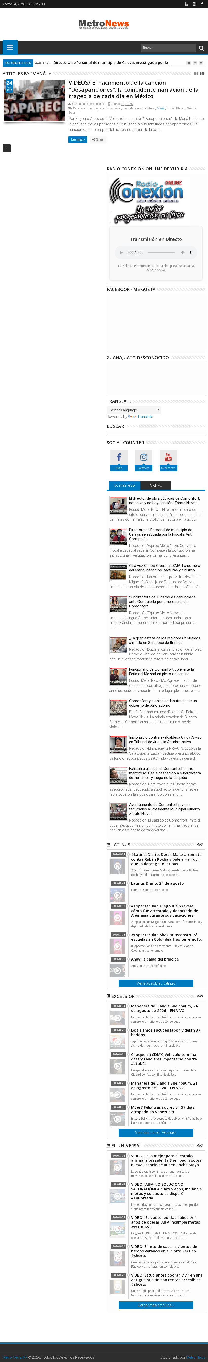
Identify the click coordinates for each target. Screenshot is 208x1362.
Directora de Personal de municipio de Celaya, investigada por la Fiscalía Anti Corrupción (160, 534)
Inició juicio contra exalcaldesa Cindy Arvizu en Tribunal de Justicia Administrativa (165, 739)
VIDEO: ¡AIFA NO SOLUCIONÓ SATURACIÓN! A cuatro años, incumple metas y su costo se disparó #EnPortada (166, 1191)
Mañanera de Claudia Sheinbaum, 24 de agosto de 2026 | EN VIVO (164, 1008)
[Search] (201, 48)
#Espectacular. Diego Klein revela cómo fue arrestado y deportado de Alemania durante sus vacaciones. (164, 910)
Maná (160, 108)
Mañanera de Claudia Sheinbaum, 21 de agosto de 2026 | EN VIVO (164, 1085)
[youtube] (186, 4)
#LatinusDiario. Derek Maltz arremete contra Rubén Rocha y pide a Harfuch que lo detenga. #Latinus (166, 859)
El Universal (126, 1145)
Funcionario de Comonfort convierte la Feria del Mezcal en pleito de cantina (161, 671)
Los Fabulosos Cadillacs (138, 108)
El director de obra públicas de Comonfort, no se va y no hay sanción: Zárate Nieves (164, 500)
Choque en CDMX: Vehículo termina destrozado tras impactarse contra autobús (164, 1059)
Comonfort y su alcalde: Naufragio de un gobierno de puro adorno (163, 703)
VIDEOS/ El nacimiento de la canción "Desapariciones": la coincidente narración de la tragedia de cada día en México (133, 89)
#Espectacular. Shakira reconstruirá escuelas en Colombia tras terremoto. (166, 937)
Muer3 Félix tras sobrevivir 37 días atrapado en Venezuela (162, 1109)
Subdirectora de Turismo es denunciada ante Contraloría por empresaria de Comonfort (162, 601)
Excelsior (123, 996)
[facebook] (201, 4)
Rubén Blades (176, 108)
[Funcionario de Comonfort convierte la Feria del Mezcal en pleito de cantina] (118, 676)
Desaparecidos (82, 108)
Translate (145, 416)
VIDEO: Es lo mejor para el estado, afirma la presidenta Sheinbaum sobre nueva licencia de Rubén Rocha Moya (166, 1160)
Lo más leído (124, 485)
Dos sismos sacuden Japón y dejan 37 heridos (165, 1032)
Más (200, 844)
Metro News (195, 1357)
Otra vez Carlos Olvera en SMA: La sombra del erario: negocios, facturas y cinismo (164, 567)
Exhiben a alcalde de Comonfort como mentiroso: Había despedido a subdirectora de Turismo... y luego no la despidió (165, 773)
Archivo (156, 485)
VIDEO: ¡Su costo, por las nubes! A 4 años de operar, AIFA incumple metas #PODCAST (165, 1222)
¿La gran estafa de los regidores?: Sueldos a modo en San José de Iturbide (164, 640)
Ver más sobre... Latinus (156, 983)
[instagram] (194, 4)
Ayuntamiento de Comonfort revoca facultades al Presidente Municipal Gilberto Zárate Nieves (164, 809)
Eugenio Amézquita (107, 108)
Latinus (120, 844)
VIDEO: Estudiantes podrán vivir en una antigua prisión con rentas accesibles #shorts (167, 1279)
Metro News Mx (15, 1357)
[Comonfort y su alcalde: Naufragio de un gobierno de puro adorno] (118, 708)
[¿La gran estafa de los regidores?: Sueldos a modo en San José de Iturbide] (118, 645)
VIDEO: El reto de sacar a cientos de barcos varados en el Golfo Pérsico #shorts (164, 1251)
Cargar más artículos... (156, 1305)
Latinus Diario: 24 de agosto (157, 883)
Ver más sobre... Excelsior (156, 1133)
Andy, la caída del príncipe (155, 959)
